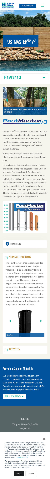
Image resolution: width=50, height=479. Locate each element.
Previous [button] (6, 100)
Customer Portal (27, 5)
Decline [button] (31, 473)
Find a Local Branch (13, 396)
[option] (25, 101)
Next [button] (44, 100)
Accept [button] (19, 473)
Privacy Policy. (22, 457)
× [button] (44, 438)
